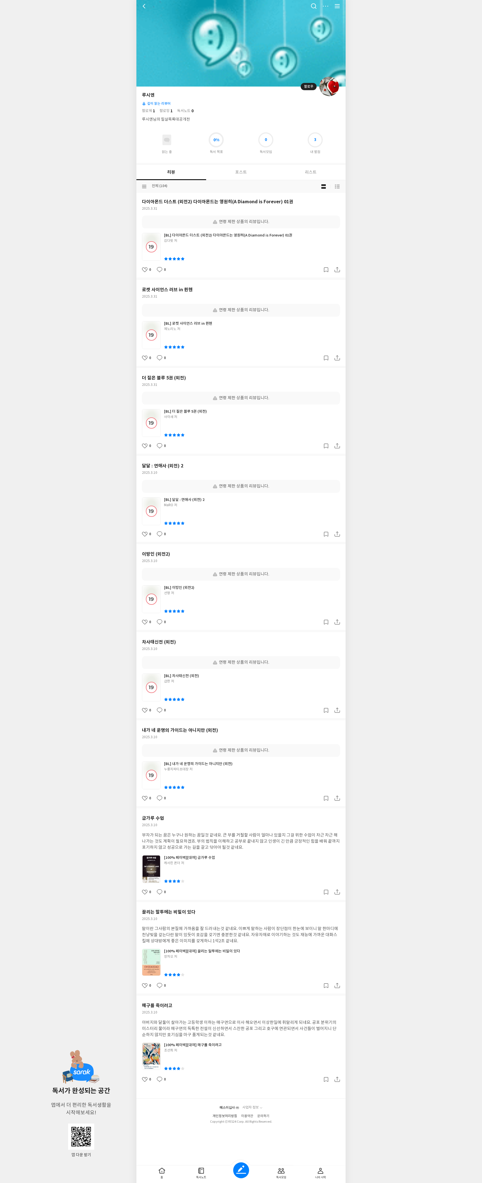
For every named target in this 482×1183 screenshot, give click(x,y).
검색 (314, 6)
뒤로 (145, 6)
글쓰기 (241, 1170)
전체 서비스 (337, 6)
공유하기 (337, 270)
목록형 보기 (337, 186)
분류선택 (144, 186)
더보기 (325, 6)
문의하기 (263, 1116)
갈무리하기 (326, 270)
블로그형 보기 (323, 186)
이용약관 (247, 1116)
